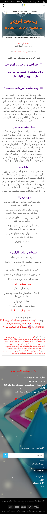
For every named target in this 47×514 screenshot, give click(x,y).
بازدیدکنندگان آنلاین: (37, 464)
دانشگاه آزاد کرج (13, 339)
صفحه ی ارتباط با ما (22, 310)
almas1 (16, 52)
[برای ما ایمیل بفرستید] (5, 2)
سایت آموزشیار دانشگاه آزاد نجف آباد (29, 351)
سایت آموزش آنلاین (36, 341)
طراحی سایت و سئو (23, 43)
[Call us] (3, 2)
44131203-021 (29, 377)
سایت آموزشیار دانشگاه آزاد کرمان (34, 348)
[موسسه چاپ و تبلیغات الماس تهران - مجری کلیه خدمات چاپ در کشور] (23, 5)
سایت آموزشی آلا (23, 341)
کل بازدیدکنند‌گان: (37, 483)
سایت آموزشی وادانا (22, 346)
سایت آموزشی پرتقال (10, 341)
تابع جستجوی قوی (21, 283)
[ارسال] (5, 455)
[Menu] (44, 6)
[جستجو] (7, 6)
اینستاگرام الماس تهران (15, 326)
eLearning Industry (20, 323)
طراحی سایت (13, 351)
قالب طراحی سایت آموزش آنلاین (22, 353)
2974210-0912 (34, 381)
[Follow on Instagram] (7, 2)
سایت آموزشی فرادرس (25, 344)
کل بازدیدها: (39, 476)
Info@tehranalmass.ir (23, 392)
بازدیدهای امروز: (38, 470)
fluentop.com (21, 320)
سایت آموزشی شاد (39, 344)
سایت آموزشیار (10, 346)
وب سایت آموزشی (23, 45)
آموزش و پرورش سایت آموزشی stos (30, 339)
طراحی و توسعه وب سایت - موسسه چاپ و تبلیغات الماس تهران (23, 511)
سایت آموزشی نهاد (35, 346)
